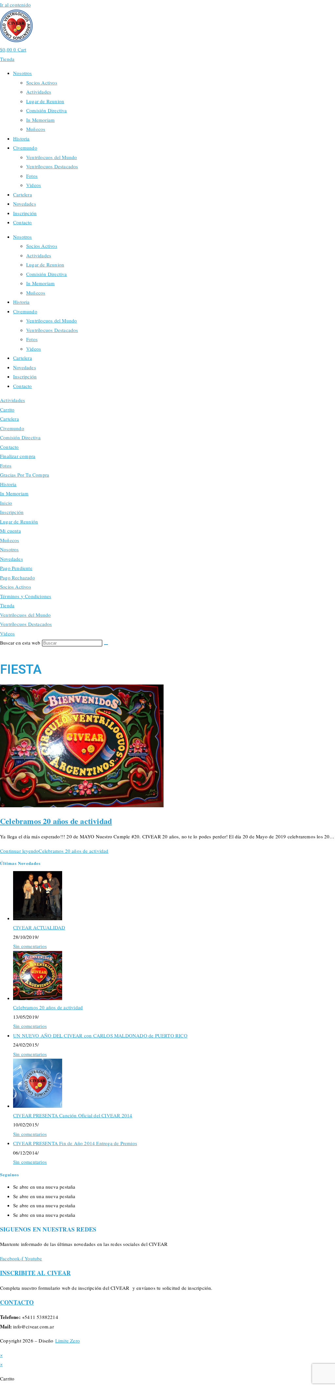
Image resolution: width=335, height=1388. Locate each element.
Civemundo (25, 147)
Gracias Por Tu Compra (24, 474)
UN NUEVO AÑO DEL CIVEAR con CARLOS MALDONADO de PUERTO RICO (100, 1035)
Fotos (32, 176)
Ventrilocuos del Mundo (51, 157)
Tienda (7, 605)
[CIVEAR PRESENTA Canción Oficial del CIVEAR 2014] (37, 1106)
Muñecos (35, 129)
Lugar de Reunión (19, 521)
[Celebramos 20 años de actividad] (37, 998)
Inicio (6, 503)
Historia (21, 138)
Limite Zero (67, 1340)
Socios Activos (41, 82)
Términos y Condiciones (25, 596)
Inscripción (25, 213)
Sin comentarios (30, 946)
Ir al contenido (15, 4)
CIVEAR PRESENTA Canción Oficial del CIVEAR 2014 (72, 1115)
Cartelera (22, 194)
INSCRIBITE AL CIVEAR (35, 1273)
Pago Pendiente (16, 568)
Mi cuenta (10, 530)
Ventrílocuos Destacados (52, 166)
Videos (33, 185)
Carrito (7, 409)
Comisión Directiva (46, 110)
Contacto (22, 222)
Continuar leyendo (54, 851)
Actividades (38, 91)
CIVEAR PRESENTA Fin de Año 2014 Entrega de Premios (75, 1143)
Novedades (24, 203)
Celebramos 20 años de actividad (56, 821)
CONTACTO (17, 1302)
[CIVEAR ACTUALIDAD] (37, 918)
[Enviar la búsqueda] (106, 644)
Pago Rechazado (17, 577)
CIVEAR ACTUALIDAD (39, 927)
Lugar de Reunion (45, 101)
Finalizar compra (17, 456)
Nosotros (22, 73)
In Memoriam (40, 120)
